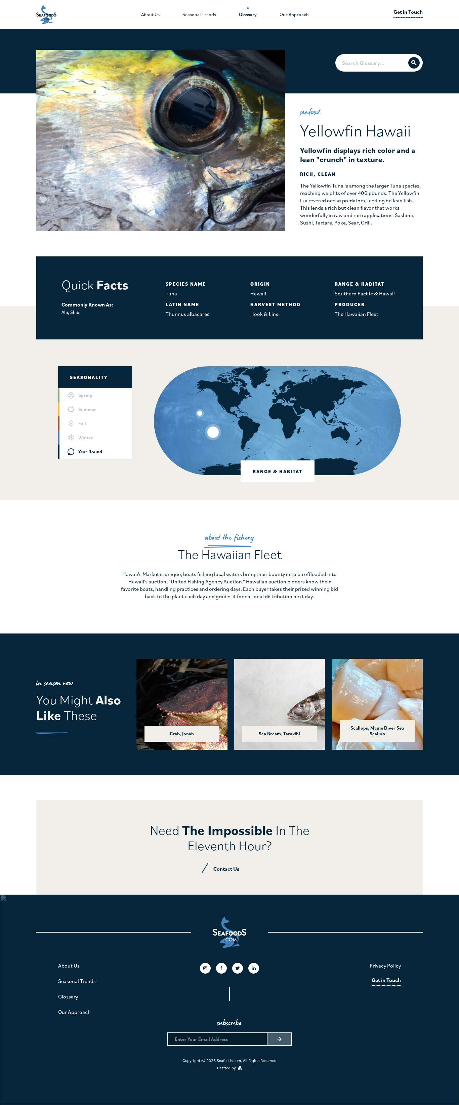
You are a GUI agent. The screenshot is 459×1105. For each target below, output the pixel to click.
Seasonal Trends (77, 981)
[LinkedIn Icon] (253, 968)
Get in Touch (386, 980)
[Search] (414, 63)
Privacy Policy (385, 965)
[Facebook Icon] (221, 968)
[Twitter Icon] (237, 968)
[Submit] (279, 1039)
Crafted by (227, 1067)
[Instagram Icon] (205, 968)
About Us (69, 965)
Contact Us (226, 868)
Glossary (68, 996)
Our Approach (74, 1012)
